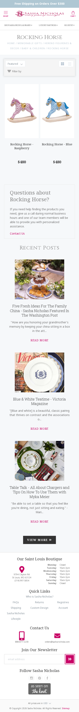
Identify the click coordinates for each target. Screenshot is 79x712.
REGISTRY (68, 25)
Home (11, 43)
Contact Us (17, 233)
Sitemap (66, 708)
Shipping (16, 608)
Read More (40, 340)
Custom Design (39, 608)
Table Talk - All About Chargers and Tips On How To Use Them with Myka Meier (39, 492)
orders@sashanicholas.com (57, 641)
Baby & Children (33, 48)
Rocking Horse (58, 48)
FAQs (16, 602)
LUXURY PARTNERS (48, 25)
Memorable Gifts (30, 43)
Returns (39, 602)
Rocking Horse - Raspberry (21, 146)
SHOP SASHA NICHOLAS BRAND (17, 25)
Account (63, 608)
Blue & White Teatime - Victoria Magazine (39, 401)
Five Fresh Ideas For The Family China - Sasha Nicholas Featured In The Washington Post (39, 311)
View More (38, 540)
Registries (63, 602)
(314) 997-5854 (22, 580)
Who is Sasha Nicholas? (39, 596)
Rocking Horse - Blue (57, 144)
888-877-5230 (22, 641)
